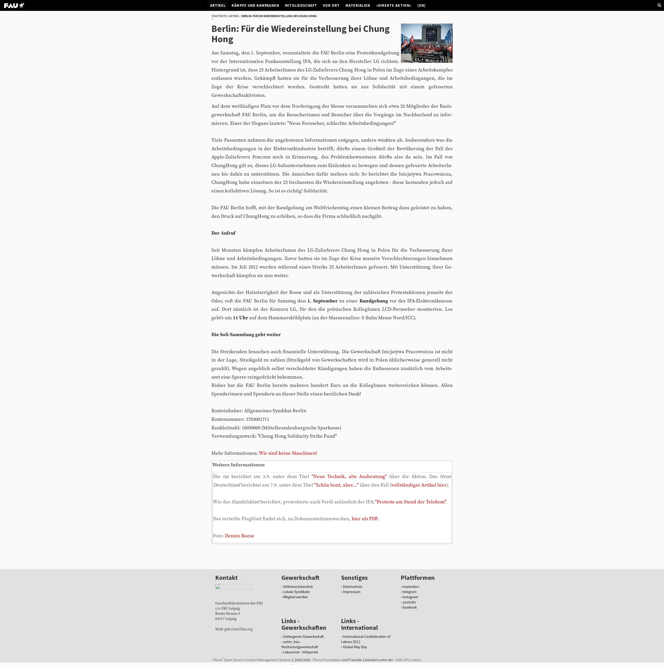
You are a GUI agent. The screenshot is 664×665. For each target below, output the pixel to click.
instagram (410, 597)
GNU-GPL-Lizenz (408, 659)
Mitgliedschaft (301, 5)
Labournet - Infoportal (300, 652)
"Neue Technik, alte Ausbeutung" (349, 477)
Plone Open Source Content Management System (251, 659)
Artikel (218, 5)
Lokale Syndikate (296, 591)
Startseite (219, 16)
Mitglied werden (295, 597)
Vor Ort (331, 5)
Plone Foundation (327, 659)
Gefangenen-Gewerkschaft (303, 636)
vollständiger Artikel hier (418, 485)
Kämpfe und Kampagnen (255, 5)
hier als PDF (364, 519)
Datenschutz (352, 586)
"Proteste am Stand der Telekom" (410, 502)
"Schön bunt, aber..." (336, 485)
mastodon (411, 586)
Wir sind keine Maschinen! (288, 453)
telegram (410, 591)
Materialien (357, 5)
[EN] (422, 5)
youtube (409, 602)
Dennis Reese (239, 536)
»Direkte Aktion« (394, 5)
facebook (410, 607)
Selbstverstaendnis (298, 586)
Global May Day (355, 647)
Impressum (352, 591)
